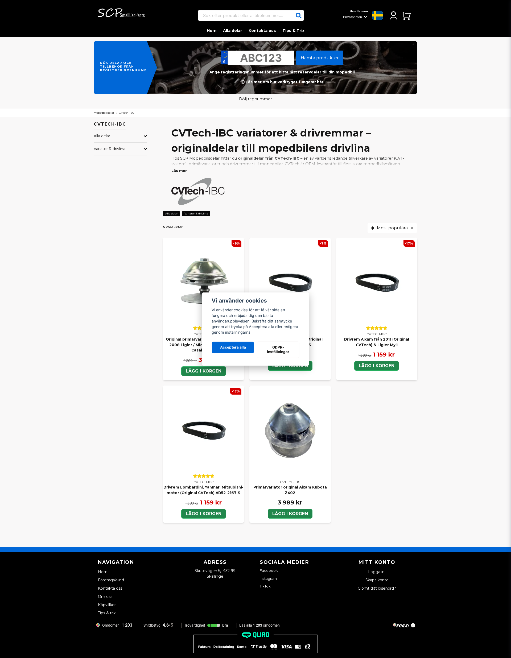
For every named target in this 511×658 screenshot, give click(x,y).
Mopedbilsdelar (104, 112)
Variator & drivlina (109, 148)
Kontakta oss (262, 30)
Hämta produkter (320, 57)
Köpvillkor (107, 604)
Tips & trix (107, 613)
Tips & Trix (293, 30)
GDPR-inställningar (278, 349)
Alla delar (232, 30)
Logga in (377, 571)
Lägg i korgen (203, 371)
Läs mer (179, 170)
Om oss (105, 596)
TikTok (265, 586)
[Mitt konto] (393, 15)
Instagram (268, 578)
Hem (212, 30)
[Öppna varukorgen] (406, 15)
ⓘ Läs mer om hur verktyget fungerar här (282, 82)
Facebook (269, 570)
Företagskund (111, 580)
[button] (299, 16)
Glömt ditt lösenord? (377, 588)
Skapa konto (377, 580)
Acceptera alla (233, 347)
